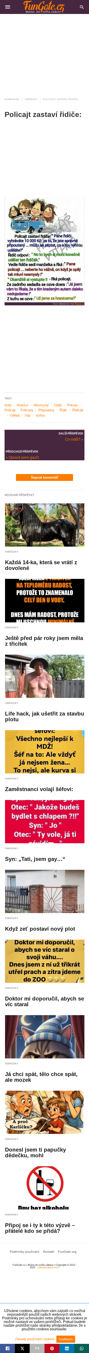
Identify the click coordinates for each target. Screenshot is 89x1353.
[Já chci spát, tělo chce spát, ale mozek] (44, 1036)
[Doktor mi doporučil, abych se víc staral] (44, 961)
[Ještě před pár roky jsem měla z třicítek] (44, 600)
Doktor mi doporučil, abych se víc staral (44, 1001)
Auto (8, 405)
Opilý (58, 405)
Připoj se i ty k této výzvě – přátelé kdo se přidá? (40, 1228)
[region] (44, 52)
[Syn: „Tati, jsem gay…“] (44, 821)
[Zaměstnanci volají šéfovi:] (44, 751)
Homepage (12, 99)
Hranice (22, 405)
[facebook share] (7, 1348)
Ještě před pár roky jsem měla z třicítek (44, 641)
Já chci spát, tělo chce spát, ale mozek (41, 1077)
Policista (27, 410)
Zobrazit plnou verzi (48, 1267)
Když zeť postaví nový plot (40, 929)
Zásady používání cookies (35, 1339)
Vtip (27, 415)
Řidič (63, 410)
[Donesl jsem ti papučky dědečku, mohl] (44, 1112)
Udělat (14, 415)
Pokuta (72, 405)
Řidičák (78, 410)
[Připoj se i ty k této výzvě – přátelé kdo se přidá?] (44, 1187)
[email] (37, 1348)
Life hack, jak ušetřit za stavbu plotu (44, 716)
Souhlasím (66, 1339)
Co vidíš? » (74, 439)
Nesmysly (41, 405)
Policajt (10, 410)
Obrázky (31, 99)
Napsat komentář (44, 477)
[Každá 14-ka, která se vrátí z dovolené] (44, 525)
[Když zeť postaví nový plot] (44, 891)
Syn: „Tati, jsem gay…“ (35, 859)
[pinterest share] (51, 1348)
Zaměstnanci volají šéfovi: (39, 789)
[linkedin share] (66, 1348)
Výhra (40, 415)
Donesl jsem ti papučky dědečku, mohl (35, 1152)
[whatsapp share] (81, 1348)
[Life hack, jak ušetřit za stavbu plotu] (44, 676)
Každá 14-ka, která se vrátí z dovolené (41, 565)
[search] (81, 7)
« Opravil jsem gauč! (22, 457)
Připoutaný (46, 410)
